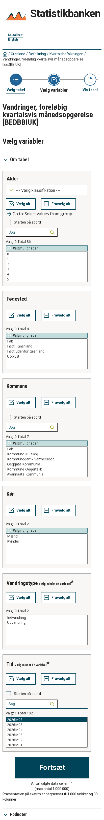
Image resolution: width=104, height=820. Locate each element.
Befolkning (37, 54)
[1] (46, 259)
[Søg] (52, 232)
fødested (17, 299)
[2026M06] (46, 719)
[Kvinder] (46, 541)
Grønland (18, 54)
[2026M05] (46, 724)
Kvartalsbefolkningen (66, 54)
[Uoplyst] (46, 356)
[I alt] (46, 341)
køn (11, 494)
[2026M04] (46, 729)
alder (12, 179)
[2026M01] (46, 744)
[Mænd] (46, 536)
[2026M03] (46, 734)
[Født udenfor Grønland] (46, 351)
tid (10, 664)
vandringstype (22, 583)
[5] (46, 279)
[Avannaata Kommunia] (46, 474)
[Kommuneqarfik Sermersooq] (46, 459)
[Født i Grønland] (46, 346)
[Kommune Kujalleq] (46, 454)
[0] (46, 254)
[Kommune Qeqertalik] (46, 469)
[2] (46, 264)
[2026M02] (46, 739)
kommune (17, 386)
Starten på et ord (27, 222)
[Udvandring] (46, 622)
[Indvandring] (46, 617)
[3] (46, 269)
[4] (46, 274)
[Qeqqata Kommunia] (46, 464)
